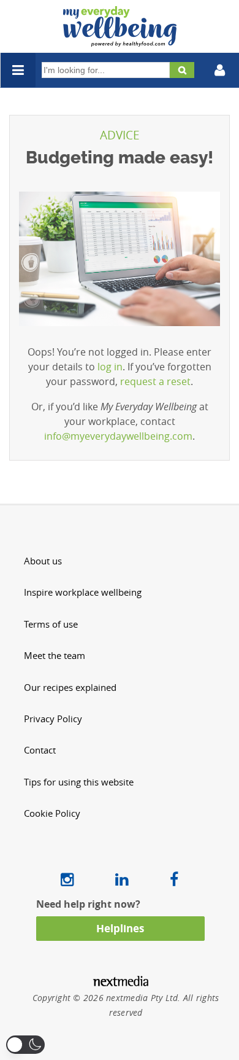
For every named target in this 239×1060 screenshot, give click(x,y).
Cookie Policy (52, 813)
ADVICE (120, 135)
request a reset (155, 381)
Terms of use (51, 624)
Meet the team (54, 655)
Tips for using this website (79, 782)
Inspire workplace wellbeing (83, 592)
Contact (40, 750)
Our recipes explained (70, 687)
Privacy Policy (53, 718)
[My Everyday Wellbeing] (119, 39)
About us (43, 561)
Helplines (120, 928)
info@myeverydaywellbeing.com (118, 436)
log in (110, 366)
